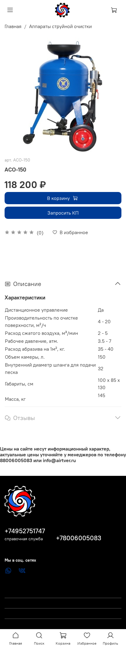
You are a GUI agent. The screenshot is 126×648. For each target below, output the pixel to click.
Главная (13, 26)
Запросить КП (63, 213)
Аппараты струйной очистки (60, 26)
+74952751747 (25, 531)
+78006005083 (78, 538)
